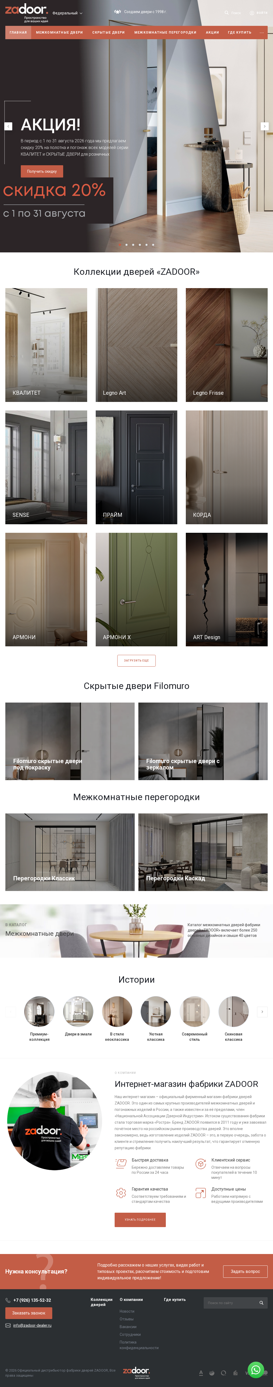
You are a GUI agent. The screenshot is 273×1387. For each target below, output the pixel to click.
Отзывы (127, 1319)
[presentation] (8, 126)
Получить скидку (42, 171)
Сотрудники (130, 1334)
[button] (120, 245)
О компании (131, 1299)
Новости (127, 1311)
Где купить (175, 1299)
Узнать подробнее (140, 1219)
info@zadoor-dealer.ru (32, 1325)
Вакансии (128, 1327)
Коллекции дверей (102, 1302)
